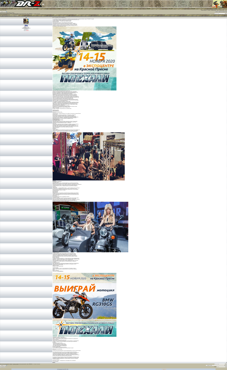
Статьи (104, 8)
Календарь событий (16, 13)
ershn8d (9, 12)
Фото (126, 8)
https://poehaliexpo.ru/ (56, 110)
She (10, 12)
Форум (59, 8)
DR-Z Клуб (10, 13)
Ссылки (171, 8)
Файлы (148, 8)
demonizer (13, 12)
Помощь (193, 8)
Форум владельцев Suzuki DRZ (4, 13)
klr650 (7, 12)
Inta (26, 17)
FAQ (81, 8)
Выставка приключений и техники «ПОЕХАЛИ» (25, 13)
